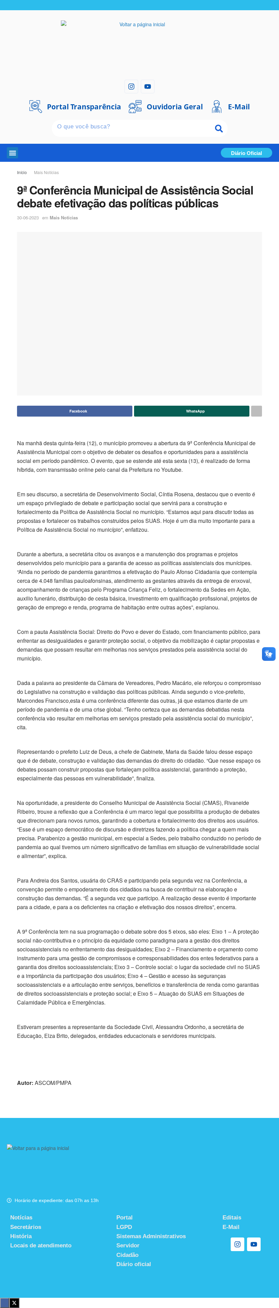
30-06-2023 (28, 217)
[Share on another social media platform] (256, 411)
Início (22, 172)
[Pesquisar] (219, 128)
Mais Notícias (46, 172)
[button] (12, 152)
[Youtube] (147, 86)
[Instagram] (131, 86)
